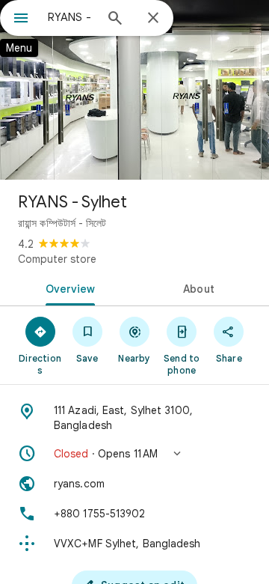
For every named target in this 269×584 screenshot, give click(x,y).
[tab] (67, 287)
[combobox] (71, 17)
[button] (134, 454)
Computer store (57, 259)
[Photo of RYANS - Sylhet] (134, 90)
